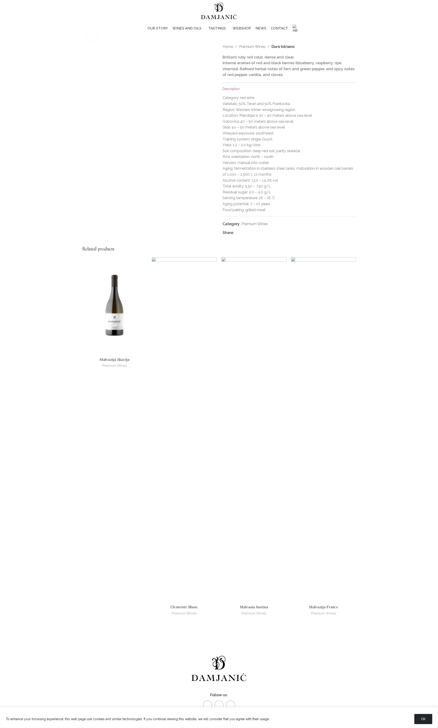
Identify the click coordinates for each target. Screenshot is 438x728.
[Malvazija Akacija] (114, 306)
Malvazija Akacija (114, 359)
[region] (219, 717)
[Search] (422, 11)
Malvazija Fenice (323, 607)
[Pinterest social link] (248, 232)
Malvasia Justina (254, 607)
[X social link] (242, 233)
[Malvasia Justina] (253, 430)
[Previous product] (342, 47)
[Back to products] (348, 47)
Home (228, 46)
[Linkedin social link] (255, 233)
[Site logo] (219, 11)
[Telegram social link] (260, 233)
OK (423, 719)
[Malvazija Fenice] (323, 430)
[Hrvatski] (295, 28)
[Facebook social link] (237, 233)
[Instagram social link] (219, 705)
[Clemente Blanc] (184, 430)
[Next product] (353, 47)
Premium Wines (252, 46)
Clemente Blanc (184, 607)
